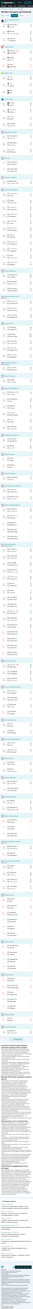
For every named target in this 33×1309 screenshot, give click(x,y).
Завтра (22, 15)
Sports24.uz (4, 1284)
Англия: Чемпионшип (10, 473)
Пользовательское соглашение (20, 1281)
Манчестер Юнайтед (18, 1275)
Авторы (28, 1282)
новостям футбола (13, 1051)
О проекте (4, 1279)
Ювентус (21, 1276)
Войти (29, 2)
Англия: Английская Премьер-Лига (12, 20)
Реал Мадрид (5, 1276)
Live (27, 15)
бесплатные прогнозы (15, 1180)
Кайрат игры (15, 1161)
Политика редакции (20, 1282)
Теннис (7, 1271)
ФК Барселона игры (21, 1163)
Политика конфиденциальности (21, 1279)
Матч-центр (12, 9)
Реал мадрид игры (6, 1161)
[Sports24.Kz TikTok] (26, 1267)
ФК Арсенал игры (6, 1164)
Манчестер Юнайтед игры (8, 1163)
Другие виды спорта (7, 1272)
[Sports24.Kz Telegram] (20, 1267)
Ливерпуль (27, 1275)
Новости (3, 6)
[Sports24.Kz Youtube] (23, 1267)
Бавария (16, 1276)
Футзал (3, 1271)
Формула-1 (19, 1271)
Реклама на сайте (6, 1281)
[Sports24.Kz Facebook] (16, 1267)
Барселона (9, 1275)
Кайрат (3, 1275)
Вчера (7, 15)
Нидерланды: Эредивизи (11, 132)
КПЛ (15, 6)
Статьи (15, 1272)
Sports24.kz (4, 9)
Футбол (10, 6)
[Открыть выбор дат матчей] (2, 15)
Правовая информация (7, 1282)
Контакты (9, 1279)
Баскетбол (13, 1271)
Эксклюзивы (21, 6)
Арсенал (11, 1276)
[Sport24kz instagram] (30, 1267)
